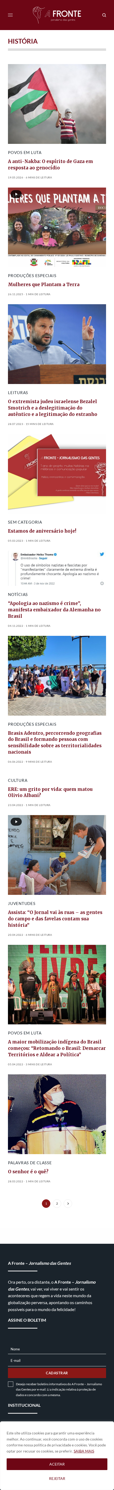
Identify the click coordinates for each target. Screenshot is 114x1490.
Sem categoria (25, 522)
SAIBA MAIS (84, 1451)
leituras (18, 392)
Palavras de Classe (30, 1162)
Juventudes (22, 903)
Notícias (18, 594)
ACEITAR (57, 1464)
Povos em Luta (25, 152)
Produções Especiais (32, 275)
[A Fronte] (57, 15)
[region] (57, 1455)
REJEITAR (57, 1478)
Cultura (17, 780)
